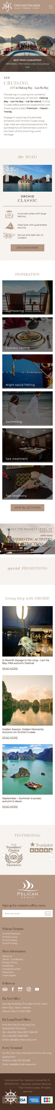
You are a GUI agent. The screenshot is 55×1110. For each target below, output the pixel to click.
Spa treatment (17, 459)
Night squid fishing (20, 385)
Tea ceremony (16, 495)
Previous (2, 857)
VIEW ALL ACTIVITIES (27, 507)
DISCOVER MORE (27, 247)
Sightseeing (15, 311)
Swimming (14, 422)
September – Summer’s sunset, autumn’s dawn (22, 800)
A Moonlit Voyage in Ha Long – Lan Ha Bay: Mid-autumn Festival (25, 662)
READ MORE (10, 668)
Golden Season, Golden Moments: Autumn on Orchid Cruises (23, 731)
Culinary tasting (18, 348)
